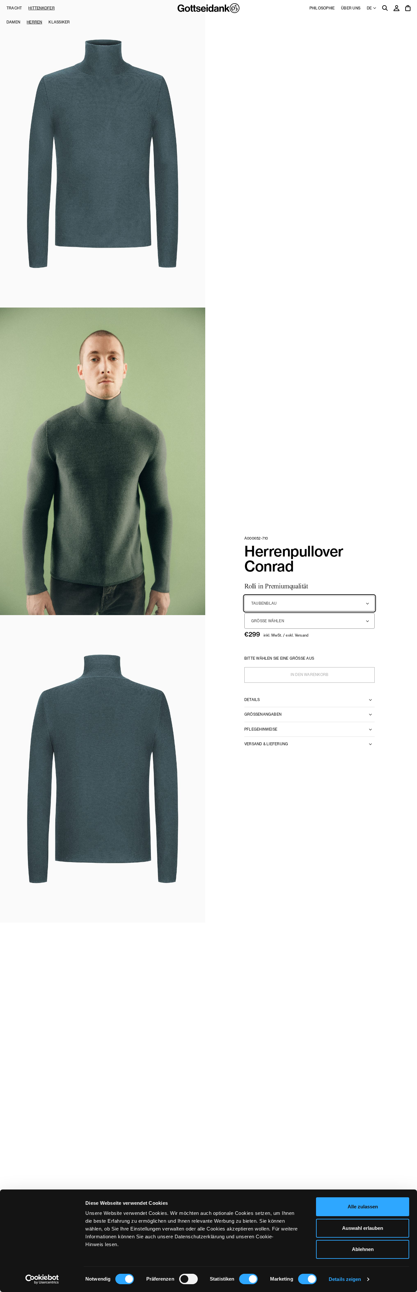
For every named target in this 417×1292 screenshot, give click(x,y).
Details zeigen (345, 1279)
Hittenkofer (41, 8)
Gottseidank (208, 8)
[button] (102, 154)
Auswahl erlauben (362, 1228)
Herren (34, 22)
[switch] (188, 1279)
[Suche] (385, 8)
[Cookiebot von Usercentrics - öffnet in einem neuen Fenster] (42, 1279)
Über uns (350, 8)
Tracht (14, 8)
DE (370, 8)
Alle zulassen (363, 1206)
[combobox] (309, 603)
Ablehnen (363, 1249)
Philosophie (322, 8)
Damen (13, 22)
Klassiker (59, 22)
